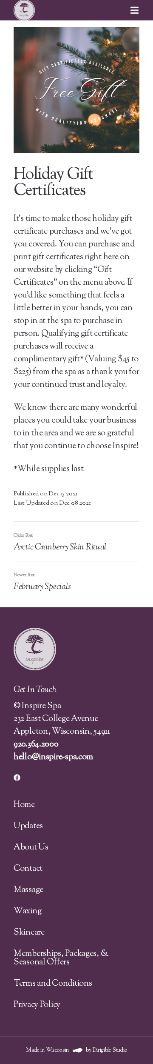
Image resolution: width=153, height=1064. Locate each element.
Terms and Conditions (53, 984)
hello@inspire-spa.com (53, 757)
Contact (28, 869)
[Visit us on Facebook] (17, 777)
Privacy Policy (37, 1005)
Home (24, 805)
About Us (31, 847)
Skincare (29, 933)
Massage (28, 890)
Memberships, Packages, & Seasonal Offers (61, 958)
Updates (28, 826)
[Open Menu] (141, 10)
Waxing (27, 911)
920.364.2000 (36, 744)
